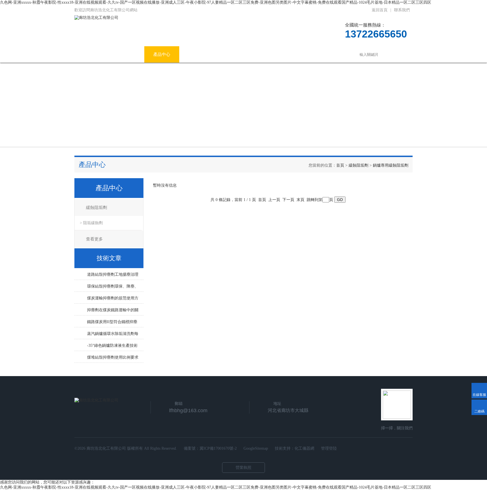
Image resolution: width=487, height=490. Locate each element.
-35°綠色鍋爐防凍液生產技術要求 (112, 347)
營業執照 (243, 467)
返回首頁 (380, 10)
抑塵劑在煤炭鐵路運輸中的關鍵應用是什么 (112, 311)
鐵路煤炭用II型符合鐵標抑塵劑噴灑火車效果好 (112, 323)
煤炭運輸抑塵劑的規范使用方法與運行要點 (112, 299)
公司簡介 (126, 54)
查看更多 (94, 239)
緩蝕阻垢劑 (358, 165)
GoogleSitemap (256, 448)
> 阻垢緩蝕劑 (91, 223)
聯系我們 (402, 10)
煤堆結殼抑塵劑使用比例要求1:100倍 (112, 359)
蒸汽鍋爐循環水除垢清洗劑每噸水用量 (112, 335)
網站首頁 (91, 54)
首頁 (340, 165)
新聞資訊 (196, 54)
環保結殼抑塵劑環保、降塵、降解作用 (112, 288)
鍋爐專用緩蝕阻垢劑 (390, 165)
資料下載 (266, 54)
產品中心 (161, 54)
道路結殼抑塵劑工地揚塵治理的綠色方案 (112, 276)
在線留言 (301, 54)
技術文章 (231, 54)
